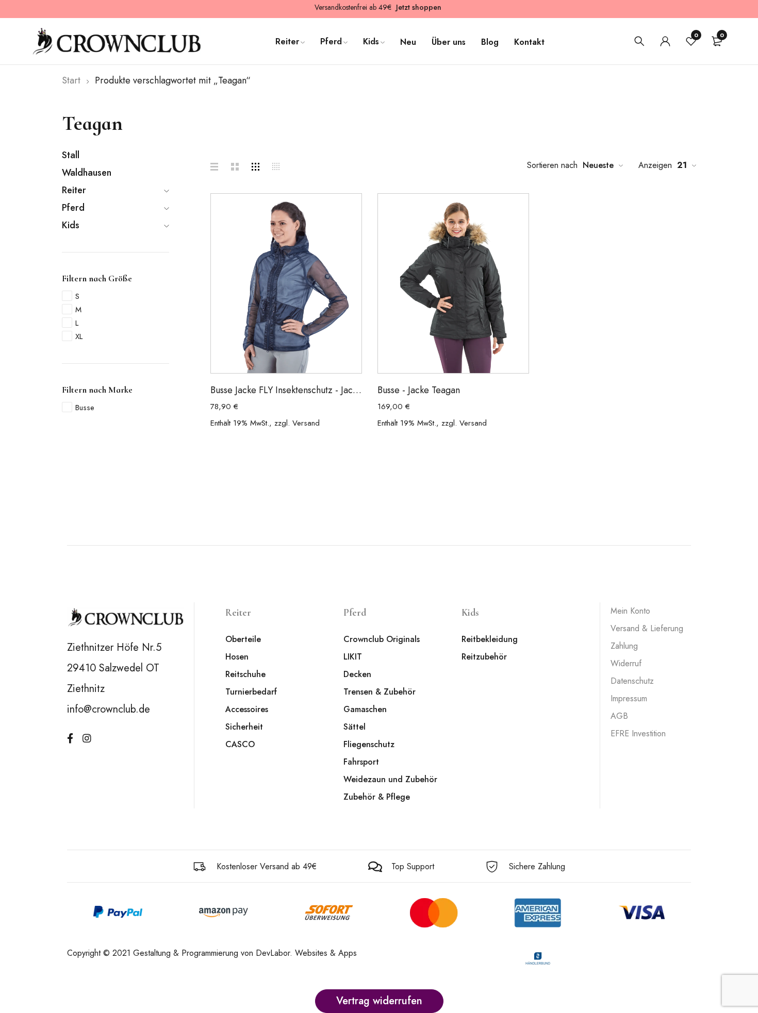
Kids (70, 225)
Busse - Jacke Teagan (418, 390)
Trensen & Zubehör (379, 692)
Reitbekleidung (490, 639)
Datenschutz (632, 681)
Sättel (354, 727)
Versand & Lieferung (647, 628)
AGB (619, 716)
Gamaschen (365, 709)
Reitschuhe (245, 674)
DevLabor (273, 953)
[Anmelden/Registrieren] (665, 41)
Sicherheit (244, 727)
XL (79, 336)
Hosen (237, 657)
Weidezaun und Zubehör (390, 779)
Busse (84, 407)
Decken (357, 674)
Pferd (73, 207)
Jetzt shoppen (418, 7)
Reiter (74, 190)
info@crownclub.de (108, 709)
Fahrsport (361, 762)
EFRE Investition (638, 733)
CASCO (240, 744)
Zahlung (624, 646)
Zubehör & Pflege (376, 797)
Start (71, 80)
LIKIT (352, 657)
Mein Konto (630, 611)
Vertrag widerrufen (379, 1000)
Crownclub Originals (381, 639)
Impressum (629, 698)
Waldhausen (86, 172)
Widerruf (626, 663)
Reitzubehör (484, 657)
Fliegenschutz (368, 744)
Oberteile (243, 639)
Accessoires (246, 709)
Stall (70, 155)
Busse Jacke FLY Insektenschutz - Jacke (286, 390)
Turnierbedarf (251, 692)
